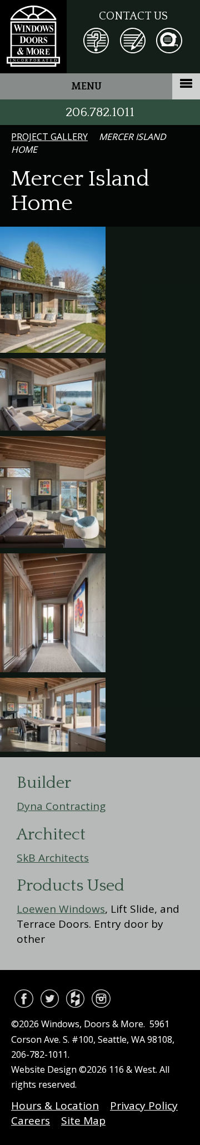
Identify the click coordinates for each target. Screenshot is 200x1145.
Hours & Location (55, 1105)
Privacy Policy (144, 1105)
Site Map (83, 1120)
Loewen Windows (61, 909)
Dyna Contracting (61, 806)
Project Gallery (49, 137)
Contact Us (133, 16)
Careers (30, 1120)
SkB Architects (53, 858)
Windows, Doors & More (33, 36)
